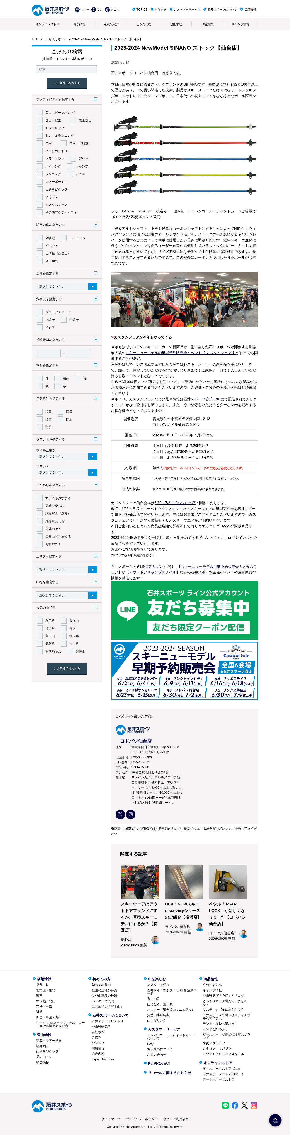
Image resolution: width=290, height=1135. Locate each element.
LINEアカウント (153, 567)
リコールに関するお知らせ (169, 1073)
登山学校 (176, 24)
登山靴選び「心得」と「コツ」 (225, 995)
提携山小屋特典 (158, 1015)
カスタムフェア (56, 205)
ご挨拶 (96, 1037)
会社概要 (98, 1032)
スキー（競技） (80, 143)
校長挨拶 (42, 1062)
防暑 (48, 427)
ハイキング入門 (103, 1001)
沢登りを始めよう (215, 1029)
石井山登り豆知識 (58, 536)
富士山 (50, 636)
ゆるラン (51, 197)
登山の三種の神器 (104, 990)
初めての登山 (101, 985)
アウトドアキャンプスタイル (223, 1054)
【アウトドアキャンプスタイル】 (153, 572)
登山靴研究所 (101, 1026)
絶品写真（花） (56, 521)
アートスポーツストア (218, 1079)
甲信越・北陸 (45, 1001)
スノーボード (54, 181)
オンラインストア (47, 24)
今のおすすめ (212, 985)
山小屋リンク (156, 1020)
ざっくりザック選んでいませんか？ (225, 1002)
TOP (35, 39)
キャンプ (82, 166)
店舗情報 (79, 24)
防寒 (69, 419)
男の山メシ (44, 1057)
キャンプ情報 (240, 24)
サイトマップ (110, 1119)
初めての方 (111, 24)
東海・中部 (44, 1006)
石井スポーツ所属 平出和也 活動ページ (172, 991)
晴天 (48, 412)
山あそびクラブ (56, 189)
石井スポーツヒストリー (109, 1021)
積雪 (48, 419)
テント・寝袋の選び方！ (220, 1023)
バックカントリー (58, 151)
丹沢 (72, 628)
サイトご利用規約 (176, 1119)
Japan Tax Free (103, 1059)
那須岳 (50, 628)
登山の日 (153, 999)
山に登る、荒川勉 (160, 1004)
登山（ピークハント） (61, 112)
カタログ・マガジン (217, 1048)
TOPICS (141, 9)
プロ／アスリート (58, 312)
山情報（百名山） (58, 253)
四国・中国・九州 (49, 1017)
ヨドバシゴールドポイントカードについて (171, 1036)
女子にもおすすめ (58, 498)
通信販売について (160, 1049)
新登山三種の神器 (104, 995)
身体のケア (53, 529)
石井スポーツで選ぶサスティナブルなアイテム (226, 1016)
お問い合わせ (156, 1054)
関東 (39, 995)
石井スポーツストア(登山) (221, 1068)
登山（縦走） (54, 120)
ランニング (53, 174)
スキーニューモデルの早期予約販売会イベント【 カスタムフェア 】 (181, 353)
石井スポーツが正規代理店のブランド (226, 1036)
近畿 (39, 1012)
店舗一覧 (42, 985)
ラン (100, 9)
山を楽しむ (143, 24)
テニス (115, 9)
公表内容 (98, 1053)
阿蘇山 (80, 651)
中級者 (74, 320)
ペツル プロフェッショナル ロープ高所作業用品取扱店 (60, 1024)
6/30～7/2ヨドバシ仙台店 (175, 503)
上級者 (50, 320)
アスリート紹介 (158, 985)
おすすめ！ (53, 544)
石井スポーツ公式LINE (202, 399)
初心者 (50, 327)
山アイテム (77, 238)
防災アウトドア (214, 1043)
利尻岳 (50, 621)
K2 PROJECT (159, 1063)
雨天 (69, 412)
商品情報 (208, 24)
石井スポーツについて (222, 9)
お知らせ (98, 1043)
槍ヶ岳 (74, 636)
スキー (84, 9)
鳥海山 (74, 621)
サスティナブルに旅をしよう (223, 1009)
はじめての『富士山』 (107, 1006)
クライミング (54, 158)
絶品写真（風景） (58, 513)
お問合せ (161, 9)
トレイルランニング (59, 135)
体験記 (50, 238)
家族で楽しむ (54, 506)
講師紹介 (42, 1046)
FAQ (150, 1044)
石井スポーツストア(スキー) (223, 1074)
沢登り (83, 158)
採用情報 (250, 9)
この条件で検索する (67, 83)
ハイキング (53, 166)
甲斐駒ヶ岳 (53, 651)
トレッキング (54, 128)
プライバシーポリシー (142, 1119)
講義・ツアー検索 (49, 1040)
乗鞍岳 (50, 644)
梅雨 (66, 378)
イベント (51, 245)
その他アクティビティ (61, 212)
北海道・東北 (45, 990)
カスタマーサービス (187, 9)
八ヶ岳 (74, 644)
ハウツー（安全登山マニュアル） (171, 1009)
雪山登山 (85, 120)
